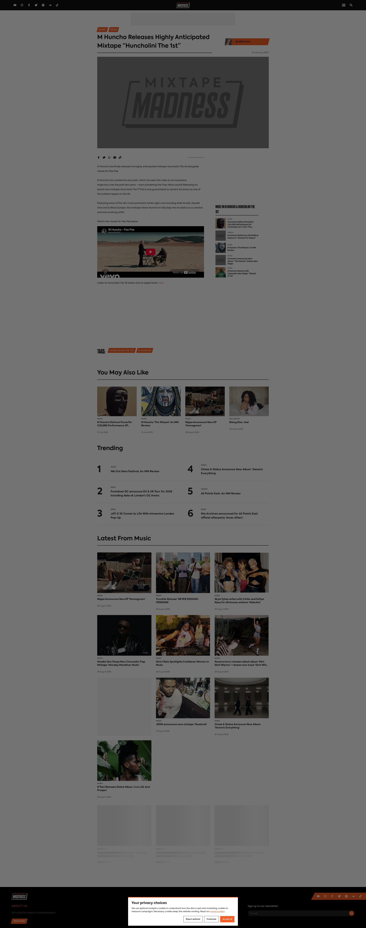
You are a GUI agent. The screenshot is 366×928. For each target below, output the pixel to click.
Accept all (227, 919)
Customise (211, 919)
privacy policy (217, 912)
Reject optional (193, 919)
